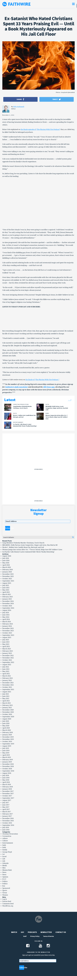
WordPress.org (7, 906)
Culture (5, 841)
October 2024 (7, 606)
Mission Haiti (7, 870)
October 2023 (7, 633)
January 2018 (7, 789)
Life (3, 859)
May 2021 (5, 698)
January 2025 (7, 599)
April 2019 (6, 755)
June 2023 (5, 642)
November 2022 (8, 658)
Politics (5, 881)
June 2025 (5, 588)
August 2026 (6, 556)
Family (4, 850)
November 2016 (8, 821)
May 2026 (5, 563)
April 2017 (6, 809)
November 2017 (8, 793)
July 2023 (5, 640)
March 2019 (6, 757)
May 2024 (5, 617)
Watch (14, 932)
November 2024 (8, 603)
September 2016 (8, 825)
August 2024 (6, 610)
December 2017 (8, 791)
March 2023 (6, 649)
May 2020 (5, 726)
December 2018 (8, 764)
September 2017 (8, 798)
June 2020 (5, 723)
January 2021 (7, 707)
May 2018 (5, 780)
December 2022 (8, 655)
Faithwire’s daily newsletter (16, 387)
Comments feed (8, 904)
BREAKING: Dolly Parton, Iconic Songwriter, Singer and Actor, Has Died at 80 (29, 545)
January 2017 (7, 816)
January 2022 (7, 680)
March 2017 (6, 812)
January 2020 (7, 735)
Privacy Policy (34, 936)
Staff (24, 936)
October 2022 (7, 660)
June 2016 (5, 830)
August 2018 (6, 773)
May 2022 (5, 671)
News (4, 872)
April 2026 (6, 565)
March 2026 (6, 567)
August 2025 (6, 583)
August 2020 (6, 719)
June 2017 (5, 805)
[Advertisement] (38, 456)
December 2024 (8, 601)
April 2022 (6, 674)
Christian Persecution (10, 834)
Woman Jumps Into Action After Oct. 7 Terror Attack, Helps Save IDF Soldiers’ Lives (32, 549)
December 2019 (8, 737)
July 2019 (5, 748)
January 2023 (7, 653)
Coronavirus (6, 836)
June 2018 (5, 778)
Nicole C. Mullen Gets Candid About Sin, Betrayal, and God (23, 547)
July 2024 (5, 612)
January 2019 (7, 762)
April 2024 (6, 619)
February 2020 (7, 732)
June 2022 (5, 669)
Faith (4, 845)
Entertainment (7, 843)
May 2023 (5, 644)
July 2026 (5, 558)
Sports (4, 890)
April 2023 (6, 646)
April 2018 (6, 782)
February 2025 (7, 597)
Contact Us (60, 932)
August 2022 (6, 664)
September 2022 (8, 662)
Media (4, 865)
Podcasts (32, 932)
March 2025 (6, 594)
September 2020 (8, 717)
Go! (3, 854)
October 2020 (7, 714)
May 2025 (5, 590)
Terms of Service (48, 936)
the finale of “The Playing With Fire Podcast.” (42, 380)
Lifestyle (5, 863)
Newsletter (46, 932)
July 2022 (5, 667)
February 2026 (7, 569)
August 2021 (6, 692)
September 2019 (8, 744)
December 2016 (8, 818)
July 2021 (5, 694)
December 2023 (8, 628)
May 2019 (5, 753)
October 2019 (7, 741)
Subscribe (7, 528)
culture (5, 838)
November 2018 (8, 766)
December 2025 (8, 574)
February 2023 (7, 651)
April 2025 (6, 592)
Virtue (4, 893)
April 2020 (6, 728)
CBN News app (49, 387)
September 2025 (8, 581)
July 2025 (5, 585)
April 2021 (6, 701)
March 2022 (6, 676)
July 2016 (5, 827)
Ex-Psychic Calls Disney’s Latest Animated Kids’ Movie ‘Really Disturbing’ (28, 552)
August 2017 (6, 800)
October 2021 (7, 687)
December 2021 (8, 683)
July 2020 (5, 721)
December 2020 (8, 710)
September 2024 (8, 608)
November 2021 (8, 685)
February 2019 (7, 760)
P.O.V (4, 879)
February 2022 (7, 678)
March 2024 (6, 622)
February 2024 (7, 624)
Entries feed (6, 901)
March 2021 (6, 703)
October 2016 (7, 823)
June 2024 (5, 615)
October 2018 (7, 769)
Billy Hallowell (18, 106)
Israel (4, 856)
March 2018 (6, 784)
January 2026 (7, 572)
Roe (3, 886)
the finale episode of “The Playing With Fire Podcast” (40, 129)
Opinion (5, 877)
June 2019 (5, 750)
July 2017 (5, 802)
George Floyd (7, 852)
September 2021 (8, 689)
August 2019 (6, 746)
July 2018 (5, 775)
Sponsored (6, 888)
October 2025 (7, 579)
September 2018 (8, 771)
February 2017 (7, 814)
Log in (4, 899)
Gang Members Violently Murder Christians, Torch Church (23, 543)
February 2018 (7, 787)
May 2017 (5, 807)
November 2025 (8, 576)
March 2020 (6, 730)
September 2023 (8, 635)
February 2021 (7, 705)
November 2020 (8, 712)
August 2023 (6, 637)
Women (5, 895)
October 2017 (7, 796)
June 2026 (5, 560)
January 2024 (7, 626)
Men (4, 868)
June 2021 (5, 696)
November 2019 (8, 739)
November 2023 (8, 631)
